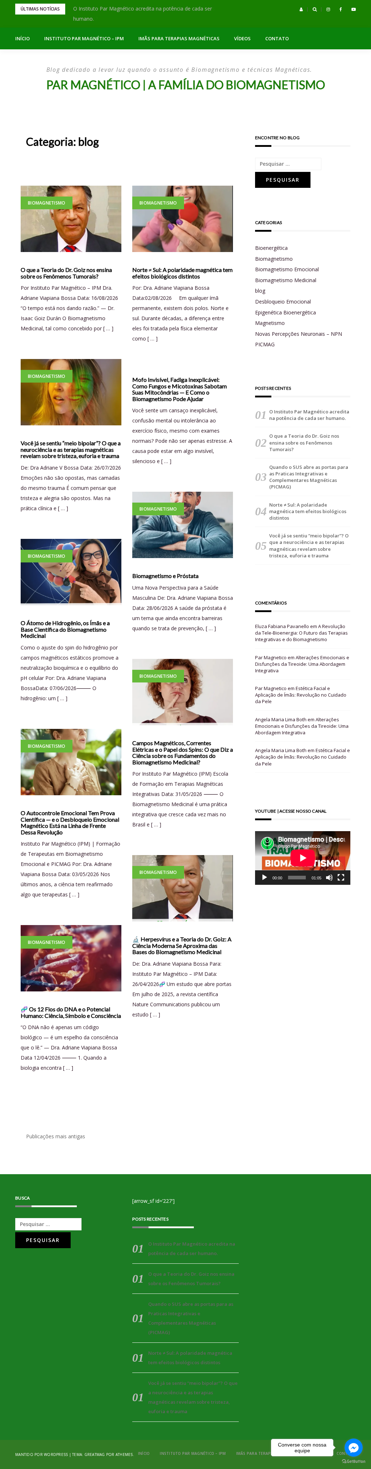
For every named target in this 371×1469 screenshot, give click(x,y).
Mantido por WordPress (41, 1454)
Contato (277, 38)
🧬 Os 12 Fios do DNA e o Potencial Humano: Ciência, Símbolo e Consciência (71, 1012)
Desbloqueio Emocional (283, 301)
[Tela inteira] (341, 877)
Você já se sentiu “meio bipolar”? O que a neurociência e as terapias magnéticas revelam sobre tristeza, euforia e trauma (71, 449)
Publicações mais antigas (55, 1136)
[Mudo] (329, 877)
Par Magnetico (271, 657)
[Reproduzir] (264, 877)
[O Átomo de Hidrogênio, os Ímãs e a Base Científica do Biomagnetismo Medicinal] (71, 572)
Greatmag (94, 1454)
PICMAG (265, 344)
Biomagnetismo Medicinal (285, 280)
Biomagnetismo (46, 203)
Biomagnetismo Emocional (287, 269)
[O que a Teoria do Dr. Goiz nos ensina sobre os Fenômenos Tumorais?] (71, 219)
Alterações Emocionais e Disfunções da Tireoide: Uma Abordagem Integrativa (302, 664)
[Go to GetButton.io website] (353, 1461)
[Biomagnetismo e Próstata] (182, 525)
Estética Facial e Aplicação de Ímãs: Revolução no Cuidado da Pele (300, 695)
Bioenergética (271, 247)
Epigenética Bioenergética (285, 312)
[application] (302, 858)
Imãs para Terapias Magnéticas (179, 38)
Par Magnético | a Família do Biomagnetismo (185, 85)
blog (260, 290)
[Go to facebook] (354, 1448)
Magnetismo (270, 322)
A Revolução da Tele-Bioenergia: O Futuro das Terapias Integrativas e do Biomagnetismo (301, 633)
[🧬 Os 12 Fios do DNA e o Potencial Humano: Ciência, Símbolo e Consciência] (71, 958)
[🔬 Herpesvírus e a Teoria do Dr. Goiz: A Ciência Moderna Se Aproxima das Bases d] (182, 888)
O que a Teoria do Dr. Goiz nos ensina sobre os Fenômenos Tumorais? (66, 273)
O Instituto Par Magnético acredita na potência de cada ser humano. (309, 414)
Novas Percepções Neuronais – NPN (298, 333)
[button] (301, 9)
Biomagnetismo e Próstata (165, 576)
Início (22, 38)
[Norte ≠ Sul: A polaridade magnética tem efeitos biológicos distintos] (182, 219)
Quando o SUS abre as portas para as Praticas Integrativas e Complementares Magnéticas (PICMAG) (308, 477)
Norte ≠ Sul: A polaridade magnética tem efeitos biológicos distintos (182, 273)
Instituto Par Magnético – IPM (84, 38)
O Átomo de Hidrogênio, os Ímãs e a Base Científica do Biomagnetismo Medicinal (65, 629)
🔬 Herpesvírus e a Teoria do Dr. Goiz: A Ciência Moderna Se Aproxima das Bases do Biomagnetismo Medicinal (182, 945)
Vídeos (242, 38)
